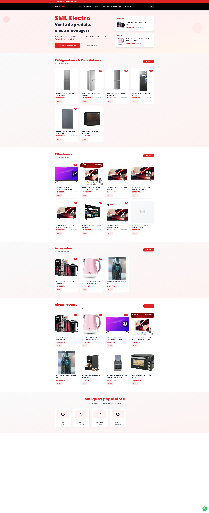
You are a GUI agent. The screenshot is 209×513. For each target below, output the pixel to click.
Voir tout (148, 61)
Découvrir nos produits (68, 46)
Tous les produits (128, 6)
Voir (60, 101)
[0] (152, 6)
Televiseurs (97, 6)
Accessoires (106, 6)
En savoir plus (92, 46)
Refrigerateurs (88, 6)
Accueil (79, 6)
